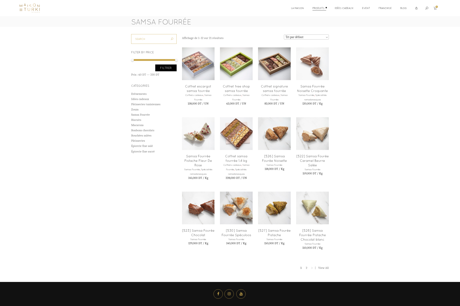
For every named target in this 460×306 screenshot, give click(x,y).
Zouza (135, 109)
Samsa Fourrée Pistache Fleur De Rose (198, 160)
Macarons (137, 125)
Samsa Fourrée (306, 95)
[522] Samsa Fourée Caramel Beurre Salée (312, 160)
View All (323, 268)
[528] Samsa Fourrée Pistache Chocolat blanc (312, 235)
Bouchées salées (141, 135)
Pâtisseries (138, 140)
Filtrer (166, 67)
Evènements (139, 94)
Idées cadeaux (140, 99)
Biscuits (136, 120)
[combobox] (306, 37)
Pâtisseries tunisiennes (145, 104)
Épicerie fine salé (142, 146)
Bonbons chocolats (142, 130)
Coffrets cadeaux (194, 95)
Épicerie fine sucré (143, 151)
